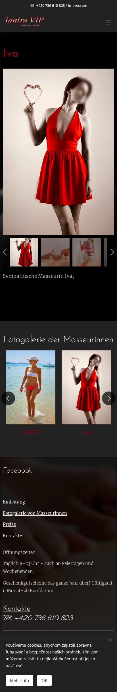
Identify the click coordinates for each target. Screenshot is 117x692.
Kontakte (16, 609)
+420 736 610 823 (50, 5)
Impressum (77, 5)
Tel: (7, 618)
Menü (108, 21)
